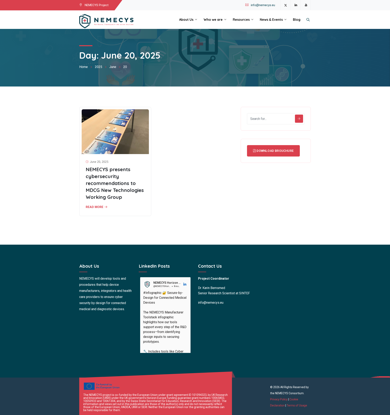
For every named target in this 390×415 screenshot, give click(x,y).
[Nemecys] (106, 21)
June (112, 67)
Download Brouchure (275, 151)
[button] (185, 284)
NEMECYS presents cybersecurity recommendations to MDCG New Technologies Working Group (115, 183)
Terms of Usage (297, 405)
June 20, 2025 (99, 162)
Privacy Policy (279, 399)
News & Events (271, 20)
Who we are (213, 20)
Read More (94, 207)
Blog (296, 20)
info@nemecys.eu (263, 5)
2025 (98, 67)
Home (83, 67)
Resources (241, 20)
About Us (186, 20)
